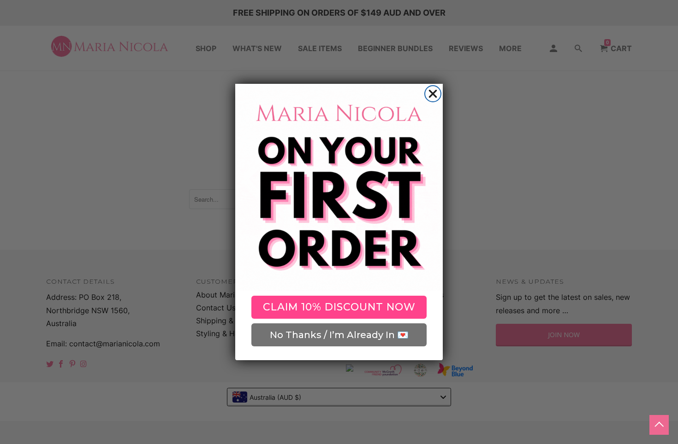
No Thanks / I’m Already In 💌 (339, 334)
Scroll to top (659, 425)
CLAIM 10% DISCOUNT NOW (339, 307)
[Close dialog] (433, 94)
